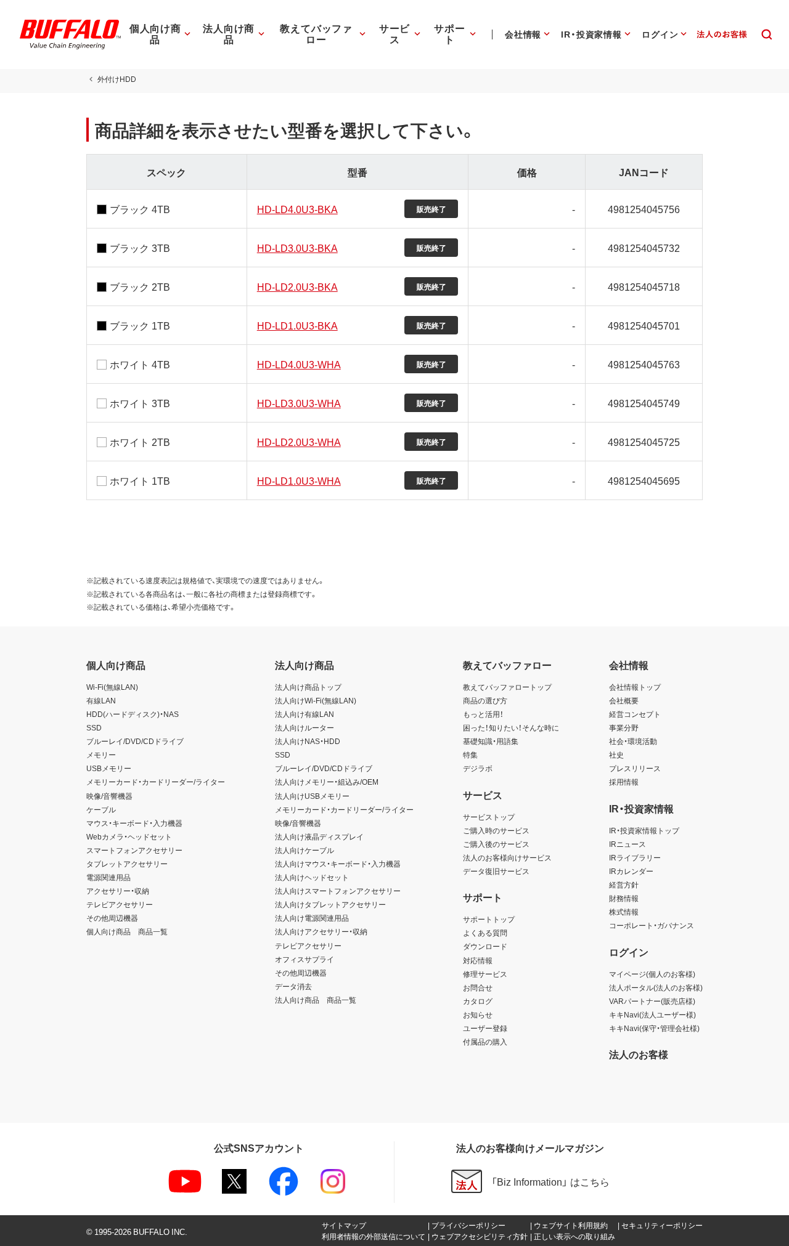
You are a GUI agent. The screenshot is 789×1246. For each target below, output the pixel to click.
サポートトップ (489, 918)
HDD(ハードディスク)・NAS (132, 713)
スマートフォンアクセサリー (134, 850)
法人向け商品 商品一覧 (315, 999)
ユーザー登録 (485, 1028)
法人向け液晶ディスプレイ (319, 836)
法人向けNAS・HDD (307, 740)
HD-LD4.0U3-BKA (297, 208)
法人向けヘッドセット (312, 877)
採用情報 (624, 781)
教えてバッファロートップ (507, 686)
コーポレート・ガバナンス (651, 925)
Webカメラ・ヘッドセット (129, 836)
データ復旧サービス (496, 870)
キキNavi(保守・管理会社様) (654, 1028)
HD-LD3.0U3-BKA (297, 247)
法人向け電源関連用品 (312, 917)
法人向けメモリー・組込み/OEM (326, 781)
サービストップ (489, 816)
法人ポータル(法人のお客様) (656, 987)
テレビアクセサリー (119, 904)
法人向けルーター (304, 727)
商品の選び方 (485, 700)
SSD (94, 727)
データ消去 (293, 986)
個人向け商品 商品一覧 (127, 931)
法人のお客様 (638, 1053)
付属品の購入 (485, 1041)
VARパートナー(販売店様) (652, 1000)
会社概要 (624, 700)
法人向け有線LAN (304, 713)
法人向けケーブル (304, 850)
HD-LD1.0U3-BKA (297, 325)
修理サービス (485, 973)
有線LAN (101, 700)
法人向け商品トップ (308, 686)
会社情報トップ (635, 686)
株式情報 (624, 911)
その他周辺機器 (112, 917)
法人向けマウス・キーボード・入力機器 (338, 863)
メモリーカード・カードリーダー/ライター (155, 781)
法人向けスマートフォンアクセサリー (338, 890)
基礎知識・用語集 (490, 740)
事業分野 (624, 727)
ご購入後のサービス (496, 843)
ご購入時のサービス (496, 830)
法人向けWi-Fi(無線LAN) (315, 700)
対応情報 (478, 960)
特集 (470, 754)
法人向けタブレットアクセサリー (330, 904)
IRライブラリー (635, 857)
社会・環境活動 (633, 740)
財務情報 (624, 898)
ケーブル (101, 809)
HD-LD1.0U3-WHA (299, 480)
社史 (616, 754)
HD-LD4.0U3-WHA (299, 364)
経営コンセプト (635, 713)
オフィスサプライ (304, 959)
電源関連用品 (108, 877)
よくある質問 (485, 932)
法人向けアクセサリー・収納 (321, 931)
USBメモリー (108, 768)
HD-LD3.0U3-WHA (299, 402)
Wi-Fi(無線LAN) (112, 686)
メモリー (101, 754)
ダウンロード (485, 946)
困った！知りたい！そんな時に (511, 727)
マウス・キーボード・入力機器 (134, 822)
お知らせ (478, 1014)
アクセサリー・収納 (117, 890)
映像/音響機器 (109, 795)
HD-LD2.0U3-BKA (297, 286)
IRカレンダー (631, 870)
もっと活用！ (483, 713)
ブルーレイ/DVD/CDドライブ (135, 740)
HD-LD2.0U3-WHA (299, 441)
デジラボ (478, 768)
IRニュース (627, 843)
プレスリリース (635, 768)
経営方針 (624, 884)
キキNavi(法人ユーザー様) (652, 1014)
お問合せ (478, 987)
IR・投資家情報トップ (644, 830)
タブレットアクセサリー (127, 863)
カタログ (478, 1000)
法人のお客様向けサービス (507, 857)
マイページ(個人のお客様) (652, 973)
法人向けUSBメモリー (312, 795)
